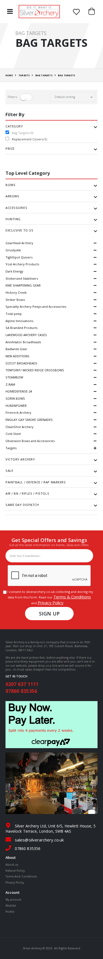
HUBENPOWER (16, 406)
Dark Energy (14, 271)
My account (13, 899)
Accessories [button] (16, 207)
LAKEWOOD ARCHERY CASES (26, 335)
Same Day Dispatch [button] (22, 504)
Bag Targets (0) (22, 133)
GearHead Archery (19, 243)
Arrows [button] (12, 196)
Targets (10, 448)
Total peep (13, 314)
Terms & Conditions (72, 597)
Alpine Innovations (19, 321)
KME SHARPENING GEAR (23, 285)
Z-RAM (10, 384)
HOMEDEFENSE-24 (18, 391)
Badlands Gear (16, 349)
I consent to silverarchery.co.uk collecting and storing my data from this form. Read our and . (49, 597)
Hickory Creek (16, 292)
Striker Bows (15, 300)
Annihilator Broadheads (23, 342)
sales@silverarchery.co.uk (39, 840)
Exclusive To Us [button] (19, 230)
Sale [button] (9, 470)
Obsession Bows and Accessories (30, 441)
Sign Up (49, 613)
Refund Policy (15, 871)
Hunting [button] (13, 219)
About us (11, 865)
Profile (9, 912)
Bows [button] (10, 185)
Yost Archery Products (22, 264)
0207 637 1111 (21, 684)
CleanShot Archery (19, 427)
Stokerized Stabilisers (21, 278)
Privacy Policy (50, 602)
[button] (93, 12)
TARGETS (24, 75)
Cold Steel (13, 434)
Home (9, 75)
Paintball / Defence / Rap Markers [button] (35, 482)
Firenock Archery (18, 412)
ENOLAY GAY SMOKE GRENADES (29, 420)
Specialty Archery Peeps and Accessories (35, 306)
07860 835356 (21, 691)
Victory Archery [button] (20, 459)
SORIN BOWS (15, 398)
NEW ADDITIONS (17, 356)
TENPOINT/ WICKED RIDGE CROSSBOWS (34, 370)
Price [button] (10, 148)
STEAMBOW (14, 377)
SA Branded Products (21, 328)
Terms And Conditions (21, 876)
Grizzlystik (13, 250)
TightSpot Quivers (18, 257)
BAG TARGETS (43, 75)
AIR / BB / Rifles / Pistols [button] (27, 493)
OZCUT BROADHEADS (21, 363)
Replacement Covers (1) (29, 139)
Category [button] (14, 126)
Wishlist (10, 906)
